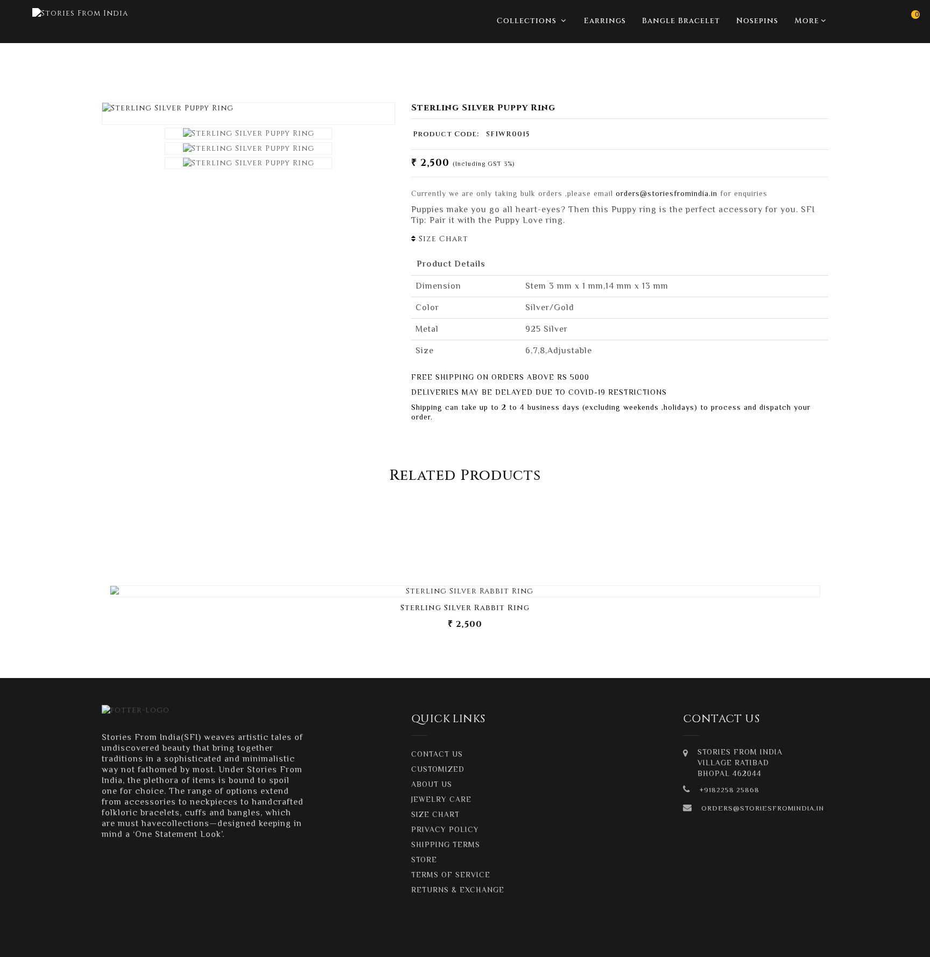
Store (424, 859)
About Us (431, 784)
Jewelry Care (441, 799)
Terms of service (450, 874)
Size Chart (442, 239)
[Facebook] (740, 941)
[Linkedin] (786, 941)
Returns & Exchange (457, 889)
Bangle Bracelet (681, 21)
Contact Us (437, 754)
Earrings (605, 21)
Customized (437, 769)
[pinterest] (808, 941)
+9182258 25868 (729, 790)
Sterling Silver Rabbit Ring (465, 608)
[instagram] (763, 941)
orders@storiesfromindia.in (666, 193)
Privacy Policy (445, 829)
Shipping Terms (445, 844)
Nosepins (757, 21)
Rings (814, 68)
